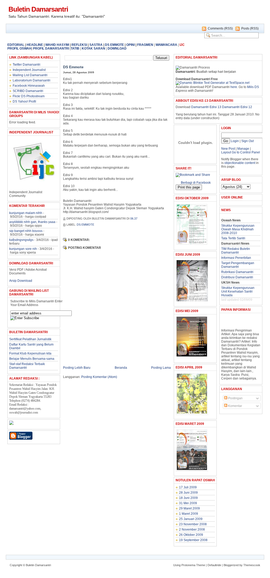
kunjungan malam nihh (25, 213)
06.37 (133, 218)
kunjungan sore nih (23, 249)
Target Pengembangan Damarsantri (237, 265)
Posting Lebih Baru (76, 368)
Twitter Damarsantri (26, 64)
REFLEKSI (79, 45)
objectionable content (239, 163)
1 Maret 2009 (188, 514)
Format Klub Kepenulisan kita (30, 353)
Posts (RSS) (250, 28)
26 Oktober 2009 (191, 535)
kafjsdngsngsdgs (21, 240)
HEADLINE (35, 45)
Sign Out (247, 141)
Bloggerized (231, 565)
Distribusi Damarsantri (237, 277)
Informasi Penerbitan (236, 258)
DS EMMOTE (114, 45)
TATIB (75, 48)
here (233, 87)
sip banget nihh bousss (25, 231)
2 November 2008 (192, 529)
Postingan (235, 398)
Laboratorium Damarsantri (31, 80)
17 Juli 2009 (188, 487)
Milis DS (253, 87)
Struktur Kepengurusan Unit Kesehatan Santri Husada (237, 291)
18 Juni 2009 (188, 498)
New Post (228, 148)
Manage (243, 148)
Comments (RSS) (220, 28)
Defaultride (214, 565)
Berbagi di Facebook (196, 182)
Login (235, 141)
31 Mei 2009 (188, 503)
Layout (226, 152)
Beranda (121, 368)
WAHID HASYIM (57, 45)
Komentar (234, 406)
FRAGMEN (145, 45)
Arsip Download (20, 281)
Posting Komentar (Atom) (99, 377)
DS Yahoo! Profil (24, 101)
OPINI (130, 45)
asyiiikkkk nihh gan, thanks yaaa (32, 222)
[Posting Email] (140, 218)
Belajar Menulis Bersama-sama (31, 359)
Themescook (251, 565)
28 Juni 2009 (188, 492)
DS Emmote (73, 67)
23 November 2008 (193, 524)
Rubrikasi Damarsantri (237, 272)
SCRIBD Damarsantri (28, 91)
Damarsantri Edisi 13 (206, 107)
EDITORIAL (15, 45)
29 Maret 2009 (189, 508)
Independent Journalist (29, 70)
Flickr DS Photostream (29, 96)
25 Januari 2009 (190, 519)
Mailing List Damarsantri (30, 75)
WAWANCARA (166, 45)
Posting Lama (161, 368)
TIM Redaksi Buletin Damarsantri (235, 250)
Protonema (188, 565)
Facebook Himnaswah (29, 86)
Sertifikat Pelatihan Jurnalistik (30, 339)
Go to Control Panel (246, 152)
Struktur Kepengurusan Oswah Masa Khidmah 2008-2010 (237, 229)
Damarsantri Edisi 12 (237, 107)
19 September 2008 (193, 540)
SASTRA (96, 45)
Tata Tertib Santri (233, 238)
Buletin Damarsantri (38, 9)
